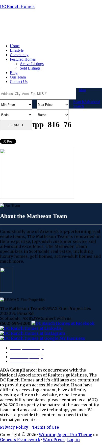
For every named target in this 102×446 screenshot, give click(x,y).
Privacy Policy (14, 427)
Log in (73, 439)
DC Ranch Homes (17, 6)
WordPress (54, 439)
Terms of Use (45, 427)
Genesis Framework (20, 439)
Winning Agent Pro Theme (65, 434)
